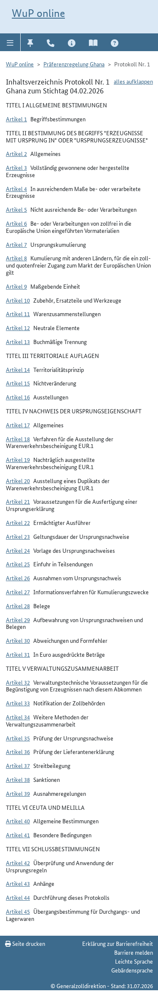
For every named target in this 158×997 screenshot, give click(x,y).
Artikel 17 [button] (18, 425)
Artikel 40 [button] (18, 821)
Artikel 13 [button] (18, 341)
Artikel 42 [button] (18, 862)
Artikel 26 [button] (18, 578)
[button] (10, 42)
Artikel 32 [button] (18, 682)
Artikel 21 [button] (18, 501)
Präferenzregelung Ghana (73, 64)
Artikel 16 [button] (18, 397)
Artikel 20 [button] (18, 480)
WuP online (38, 13)
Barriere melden (133, 952)
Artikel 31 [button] (18, 654)
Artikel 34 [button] (18, 717)
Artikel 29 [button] (18, 619)
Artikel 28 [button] (18, 605)
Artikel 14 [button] (18, 369)
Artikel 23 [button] (18, 536)
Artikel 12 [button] (18, 327)
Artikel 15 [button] (18, 383)
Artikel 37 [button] (18, 765)
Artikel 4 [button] (16, 188)
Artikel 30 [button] (18, 640)
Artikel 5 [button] (16, 209)
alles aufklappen (133, 81)
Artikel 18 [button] (18, 438)
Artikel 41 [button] (18, 834)
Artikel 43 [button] (18, 883)
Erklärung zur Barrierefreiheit (117, 943)
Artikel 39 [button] (18, 793)
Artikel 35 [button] (18, 738)
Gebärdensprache (132, 970)
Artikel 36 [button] (18, 751)
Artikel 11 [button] (18, 313)
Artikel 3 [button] (16, 167)
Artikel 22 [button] (18, 522)
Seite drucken (28, 943)
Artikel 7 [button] (16, 244)
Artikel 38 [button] (18, 779)
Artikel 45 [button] (18, 911)
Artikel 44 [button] (18, 897)
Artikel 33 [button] (18, 703)
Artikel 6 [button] (16, 223)
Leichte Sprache (134, 961)
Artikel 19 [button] (18, 459)
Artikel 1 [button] (16, 119)
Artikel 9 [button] (16, 286)
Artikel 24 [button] (18, 550)
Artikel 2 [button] (16, 153)
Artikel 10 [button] (18, 300)
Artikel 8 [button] (16, 258)
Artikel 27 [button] (18, 591)
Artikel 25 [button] (18, 564)
